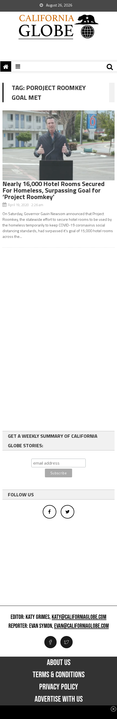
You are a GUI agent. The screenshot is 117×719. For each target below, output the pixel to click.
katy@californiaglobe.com (79, 617)
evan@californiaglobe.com (81, 626)
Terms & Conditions (59, 675)
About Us (58, 662)
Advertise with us (59, 699)
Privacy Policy (58, 687)
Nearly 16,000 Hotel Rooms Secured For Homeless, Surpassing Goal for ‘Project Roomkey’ (53, 190)
